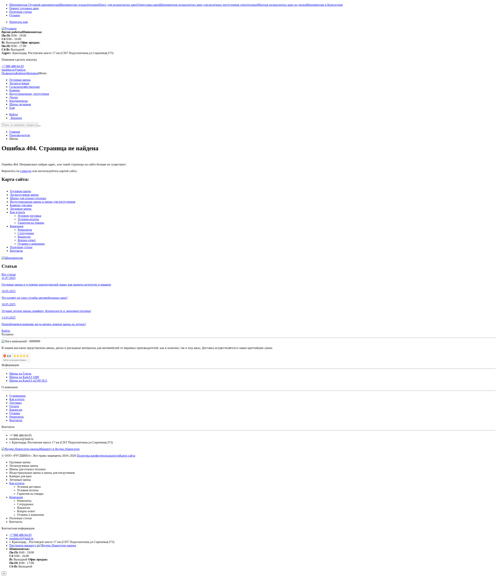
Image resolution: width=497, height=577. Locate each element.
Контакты (16, 250)
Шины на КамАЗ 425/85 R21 (28, 380)
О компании (17, 395)
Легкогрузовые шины (24, 194)
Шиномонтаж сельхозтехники (79, 4)
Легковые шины (20, 208)
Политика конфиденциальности (98, 455)
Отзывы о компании (31, 243)
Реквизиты (25, 229)
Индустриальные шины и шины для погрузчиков (42, 201)
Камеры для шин (21, 205)
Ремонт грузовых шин (24, 8)
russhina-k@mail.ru (14, 69)
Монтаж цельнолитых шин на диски (281, 4)
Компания (16, 226)
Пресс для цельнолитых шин (118, 4)
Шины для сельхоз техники (28, 198)
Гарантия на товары (31, 222)
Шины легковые (20, 104)
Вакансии (24, 236)
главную (25, 171)
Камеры (14, 90)
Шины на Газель (20, 373)
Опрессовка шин (148, 4)
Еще (12, 107)
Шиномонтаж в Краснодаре (324, 4)
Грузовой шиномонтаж (43, 4)
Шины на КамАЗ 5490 (24, 377)
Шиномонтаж (18, 4)
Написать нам (18, 22)
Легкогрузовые (19, 83)
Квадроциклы (18, 100)
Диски (13, 97)
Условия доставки (29, 215)
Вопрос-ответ (27, 240)
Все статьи (9, 274)
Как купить (17, 212)
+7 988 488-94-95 (13, 66)
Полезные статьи (20, 11)
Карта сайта (127, 455)
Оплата (14, 406)
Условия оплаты (28, 219)
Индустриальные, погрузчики (29, 93)
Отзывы (14, 15)
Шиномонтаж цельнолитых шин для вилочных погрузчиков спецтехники (208, 4)
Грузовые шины (19, 79)
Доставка (15, 402)
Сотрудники (26, 233)
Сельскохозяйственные (24, 86)
